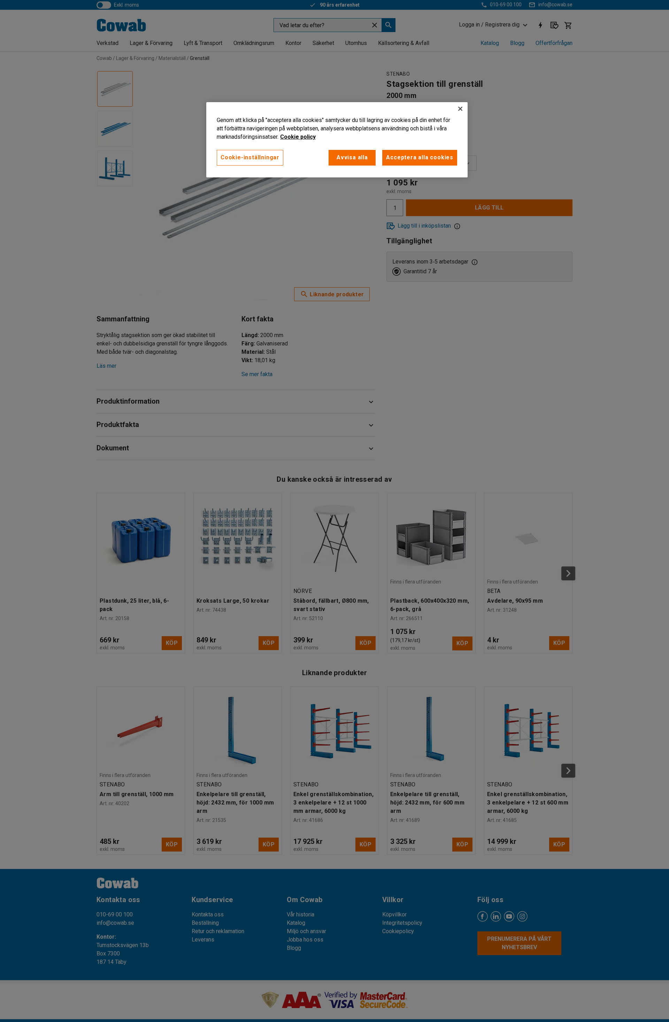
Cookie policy (298, 137)
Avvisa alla (352, 157)
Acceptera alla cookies (419, 157)
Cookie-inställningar (250, 157)
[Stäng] (460, 109)
